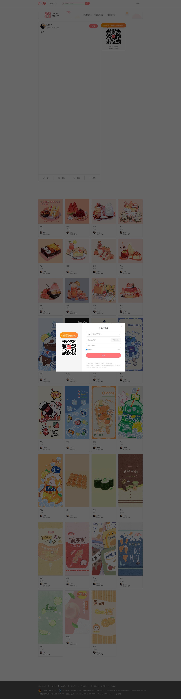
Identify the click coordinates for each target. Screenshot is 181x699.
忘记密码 (118, 349)
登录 (103, 355)
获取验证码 (116, 340)
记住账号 (89, 349)
